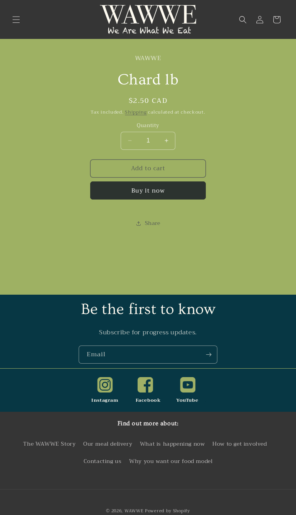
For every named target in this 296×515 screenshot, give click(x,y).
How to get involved (239, 443)
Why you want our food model (170, 461)
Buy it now (148, 191)
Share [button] (152, 223)
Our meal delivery (107, 443)
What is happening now (172, 443)
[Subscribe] (208, 355)
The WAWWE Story (49, 443)
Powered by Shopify (167, 511)
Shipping (136, 112)
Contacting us (103, 461)
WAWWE (134, 511)
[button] (16, 19)
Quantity (148, 125)
